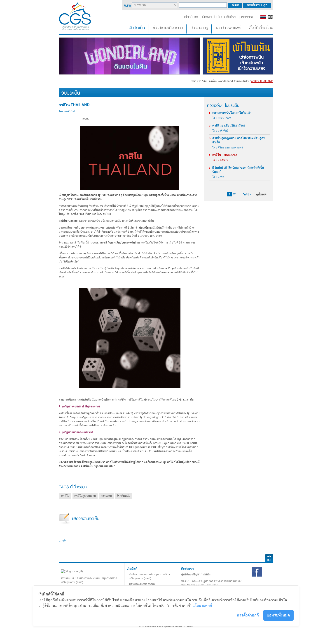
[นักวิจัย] (207, 17)
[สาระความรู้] (199, 32)
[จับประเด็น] (138, 32)
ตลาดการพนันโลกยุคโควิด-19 (231, 113)
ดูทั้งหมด (261, 194)
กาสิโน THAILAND (224, 155)
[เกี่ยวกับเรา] (191, 17)
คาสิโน (65, 495)
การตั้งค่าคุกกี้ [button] (248, 615)
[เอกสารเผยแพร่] (228, 32)
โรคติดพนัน (123, 495)
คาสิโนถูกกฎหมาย (85, 495)
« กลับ (63, 541)
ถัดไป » (247, 194)
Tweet (85, 118)
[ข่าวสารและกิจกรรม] (168, 32)
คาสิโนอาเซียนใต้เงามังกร (228, 125)
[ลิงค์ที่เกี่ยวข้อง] (259, 32)
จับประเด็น (209, 81)
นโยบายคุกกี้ (202, 605)
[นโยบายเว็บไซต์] (226, 17)
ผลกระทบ (106, 495)
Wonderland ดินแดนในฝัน (233, 81)
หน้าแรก (196, 81)
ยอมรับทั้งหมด (278, 615)
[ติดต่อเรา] (246, 17)
